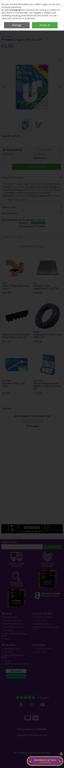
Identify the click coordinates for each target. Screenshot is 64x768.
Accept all (45, 25)
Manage (16, 25)
